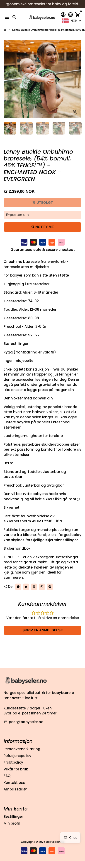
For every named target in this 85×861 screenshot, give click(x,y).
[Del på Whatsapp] (42, 587)
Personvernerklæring (22, 749)
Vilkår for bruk (16, 769)
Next (77, 79)
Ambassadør (15, 789)
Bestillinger (13, 816)
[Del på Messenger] (50, 587)
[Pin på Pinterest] (34, 587)
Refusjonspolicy (17, 755)
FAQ (7, 775)
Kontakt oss (14, 782)
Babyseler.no (55, 842)
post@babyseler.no (23, 721)
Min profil (12, 823)
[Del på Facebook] (18, 587)
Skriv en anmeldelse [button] (42, 630)
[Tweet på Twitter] (26, 587)
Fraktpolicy (13, 762)
